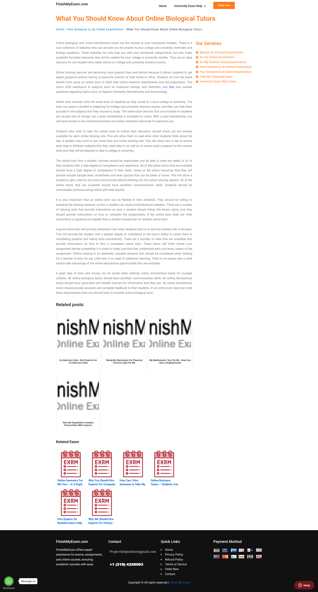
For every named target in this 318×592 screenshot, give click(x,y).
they (171, 87)
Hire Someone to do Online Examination (95, 29)
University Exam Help (188, 6)
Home (163, 6)
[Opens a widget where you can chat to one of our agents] (304, 585)
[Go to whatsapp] (8, 581)
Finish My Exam (179, 582)
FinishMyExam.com (72, 4)
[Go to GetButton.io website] (9, 588)
